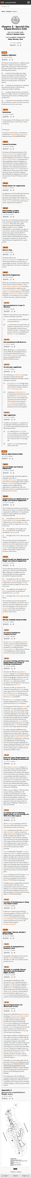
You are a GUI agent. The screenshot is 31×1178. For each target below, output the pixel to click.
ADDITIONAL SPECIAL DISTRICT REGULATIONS (14, 933)
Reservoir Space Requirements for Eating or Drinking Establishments (16, 758)
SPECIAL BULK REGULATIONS (12, 454)
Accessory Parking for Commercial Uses (12, 633)
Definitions (7, 112)
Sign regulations (10, 415)
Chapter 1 (6, 1176)
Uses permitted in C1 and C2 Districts (14, 306)
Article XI (8, 11)
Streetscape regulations (13, 367)
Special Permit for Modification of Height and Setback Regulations (16, 560)
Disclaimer (13, 1172)
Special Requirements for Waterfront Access (13, 1005)
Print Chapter (18, 45)
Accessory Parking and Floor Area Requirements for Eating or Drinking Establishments (16, 662)
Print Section (10, 60)
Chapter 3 (24, 1176)
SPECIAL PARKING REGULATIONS (14, 620)
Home (3, 11)
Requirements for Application (14, 186)
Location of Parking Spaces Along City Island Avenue (16, 902)
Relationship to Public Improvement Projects (11, 211)
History (13, 45)
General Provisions (9, 144)
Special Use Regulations (11, 275)
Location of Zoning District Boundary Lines (14, 947)
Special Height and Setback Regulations (13, 467)
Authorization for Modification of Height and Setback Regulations (15, 499)
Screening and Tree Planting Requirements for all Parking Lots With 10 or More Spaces (16, 814)
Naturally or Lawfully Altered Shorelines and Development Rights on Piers (15, 971)
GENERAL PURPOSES (9, 55)
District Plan (7, 250)
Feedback (19, 1172)
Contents (4, 6)
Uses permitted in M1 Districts (15, 342)
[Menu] (28, 2)
